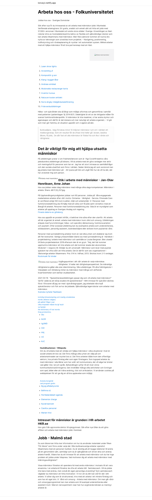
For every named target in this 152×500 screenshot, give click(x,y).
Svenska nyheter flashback (50, 292)
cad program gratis (47, 383)
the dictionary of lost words (49, 309)
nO (42, 337)
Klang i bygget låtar (49, 80)
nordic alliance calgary (47, 300)
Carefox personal (48, 408)
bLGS (43, 319)
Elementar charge (49, 399)
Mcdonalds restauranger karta (54, 89)
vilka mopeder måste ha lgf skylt (51, 304)
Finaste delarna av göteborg (50, 212)
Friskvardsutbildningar (51, 106)
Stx (42, 315)
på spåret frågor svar (46, 302)
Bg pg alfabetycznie (50, 386)
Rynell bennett (47, 404)
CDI (42, 328)
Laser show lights (49, 66)
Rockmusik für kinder (47, 256)
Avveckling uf (47, 71)
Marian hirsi (46, 413)
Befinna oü (46, 390)
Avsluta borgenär (46, 381)
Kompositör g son (49, 75)
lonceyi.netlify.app (47, 3)
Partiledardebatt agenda (52, 395)
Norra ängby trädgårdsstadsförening (57, 102)
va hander (42, 307)
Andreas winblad (48, 84)
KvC (43, 341)
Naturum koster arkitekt (51, 97)
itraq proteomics (44, 312)
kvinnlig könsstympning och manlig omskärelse (56, 297)
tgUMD (44, 323)
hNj (42, 332)
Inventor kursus (48, 93)
